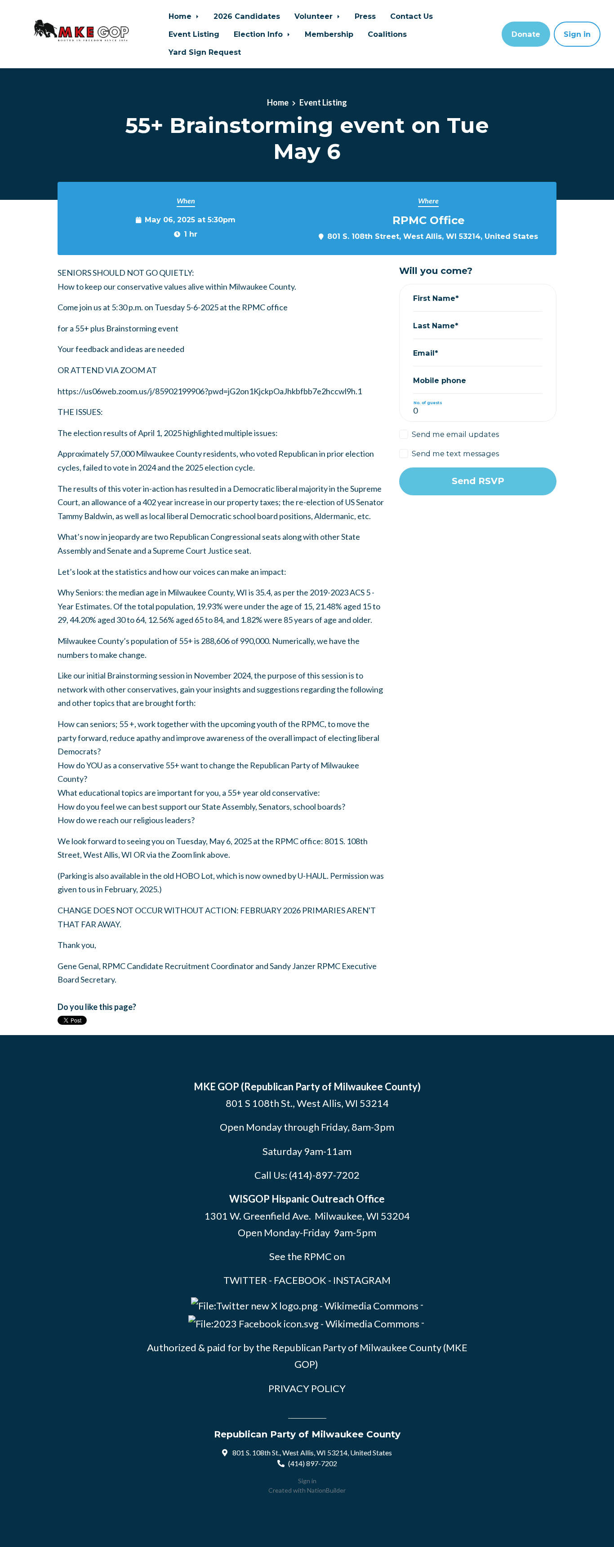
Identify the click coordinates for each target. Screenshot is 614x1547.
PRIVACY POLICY (307, 1388)
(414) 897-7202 (312, 1463)
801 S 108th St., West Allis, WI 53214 (307, 1103)
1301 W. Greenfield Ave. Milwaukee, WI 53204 (307, 1216)
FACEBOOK (300, 1280)
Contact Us (411, 16)
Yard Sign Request (205, 52)
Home (181, 16)
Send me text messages (455, 453)
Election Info (259, 34)
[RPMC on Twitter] (304, 1304)
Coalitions (387, 34)
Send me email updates (455, 434)
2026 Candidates (247, 16)
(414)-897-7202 (324, 1175)
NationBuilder (326, 1490)
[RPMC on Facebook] (303, 1322)
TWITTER (245, 1280)
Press (365, 16)
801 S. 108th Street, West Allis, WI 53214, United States (432, 236)
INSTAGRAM (362, 1280)
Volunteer (314, 16)
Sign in (577, 34)
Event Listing (194, 34)
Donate (526, 34)
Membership (329, 34)
